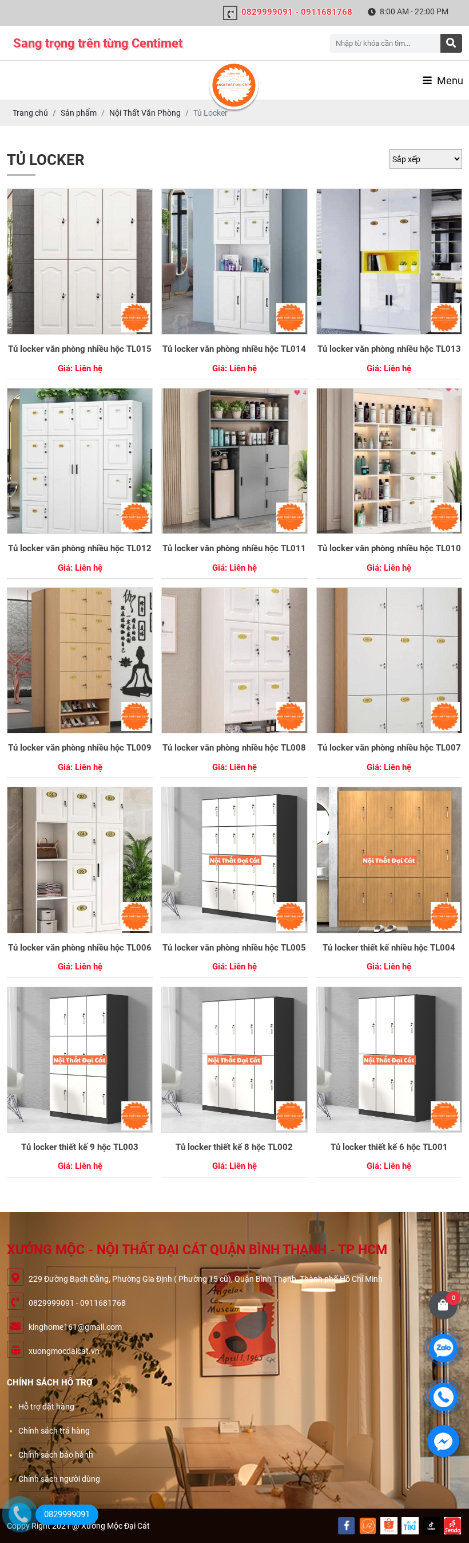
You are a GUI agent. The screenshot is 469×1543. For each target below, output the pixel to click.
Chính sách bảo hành (55, 1454)
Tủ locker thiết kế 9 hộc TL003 (79, 1147)
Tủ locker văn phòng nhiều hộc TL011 (234, 548)
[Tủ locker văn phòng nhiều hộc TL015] (79, 261)
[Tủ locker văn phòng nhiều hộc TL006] (79, 859)
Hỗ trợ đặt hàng (46, 1406)
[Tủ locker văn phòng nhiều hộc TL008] (234, 660)
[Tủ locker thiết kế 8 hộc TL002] (234, 1059)
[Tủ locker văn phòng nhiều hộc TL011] (234, 460)
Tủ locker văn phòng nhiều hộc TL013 (389, 349)
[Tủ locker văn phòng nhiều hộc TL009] (79, 660)
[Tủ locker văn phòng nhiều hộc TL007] (389, 660)
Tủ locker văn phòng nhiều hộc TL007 (389, 748)
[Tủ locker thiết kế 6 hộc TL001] (389, 1059)
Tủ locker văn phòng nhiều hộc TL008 (234, 748)
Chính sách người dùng (59, 1478)
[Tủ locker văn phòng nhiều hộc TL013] (389, 261)
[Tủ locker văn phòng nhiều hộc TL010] (389, 460)
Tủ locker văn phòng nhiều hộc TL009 (80, 748)
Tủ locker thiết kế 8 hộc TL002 (234, 1147)
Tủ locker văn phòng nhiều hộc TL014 (234, 349)
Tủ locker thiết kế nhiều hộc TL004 (389, 948)
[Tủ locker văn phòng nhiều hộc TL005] (234, 859)
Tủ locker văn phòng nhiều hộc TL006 (80, 948)
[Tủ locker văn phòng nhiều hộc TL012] (79, 460)
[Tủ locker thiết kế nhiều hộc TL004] (389, 859)
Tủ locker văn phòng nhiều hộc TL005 (234, 948)
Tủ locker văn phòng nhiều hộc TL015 (80, 349)
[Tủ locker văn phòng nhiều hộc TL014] (234, 261)
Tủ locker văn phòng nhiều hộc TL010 (389, 548)
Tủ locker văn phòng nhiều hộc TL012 (80, 548)
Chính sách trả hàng (54, 1430)
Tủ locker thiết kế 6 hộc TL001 (389, 1147)
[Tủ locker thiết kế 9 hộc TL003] (79, 1059)
